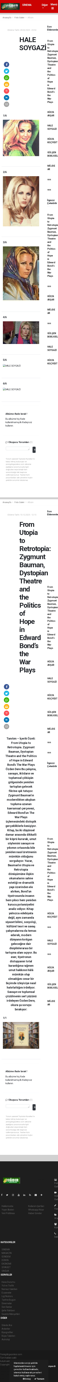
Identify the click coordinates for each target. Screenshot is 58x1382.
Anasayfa (7, 17)
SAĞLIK (5, 1271)
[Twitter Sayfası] (8, 1195)
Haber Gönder (35, 1213)
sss (49, 179)
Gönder (35, 449)
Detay (28, 1379)
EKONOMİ (6, 1263)
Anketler (6, 1328)
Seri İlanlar (7, 1307)
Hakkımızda (7, 1206)
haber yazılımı (7, 1368)
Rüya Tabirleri (8, 1336)
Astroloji (6, 1339)
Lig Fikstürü (7, 1296)
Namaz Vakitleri (9, 1289)
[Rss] (31, 1195)
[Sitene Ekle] (43, 1195)
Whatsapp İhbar (36, 1209)
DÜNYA (5, 1260)
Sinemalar (7, 1303)
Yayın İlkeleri (8, 1209)
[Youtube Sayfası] (20, 1195)
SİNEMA (27, 4)
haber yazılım (6, 1374)
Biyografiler (7, 1332)
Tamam (40, 1379)
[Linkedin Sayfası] (25, 1195)
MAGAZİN (7, 1253)
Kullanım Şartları (36, 1206)
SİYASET (6, 1267)
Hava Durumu (8, 1282)
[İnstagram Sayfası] (14, 1195)
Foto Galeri (20, 17)
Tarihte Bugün (9, 1300)
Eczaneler (6, 1292)
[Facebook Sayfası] (3, 1195)
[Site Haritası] (37, 1195)
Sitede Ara (7, 1325)
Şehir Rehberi (8, 1310)
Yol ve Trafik (8, 1285)
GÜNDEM (6, 1256)
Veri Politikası (8, 1213)
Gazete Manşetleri (11, 1314)
